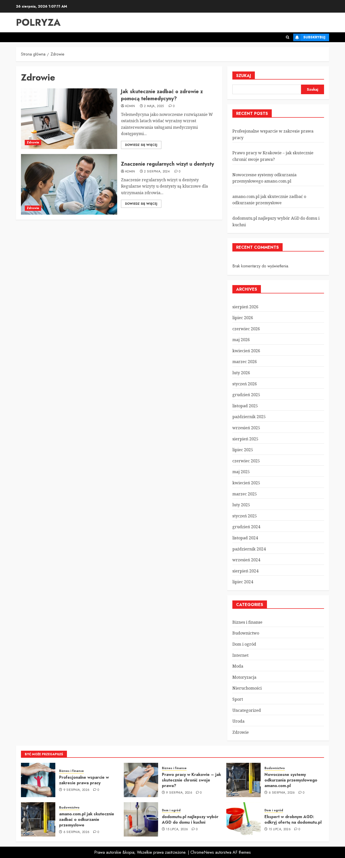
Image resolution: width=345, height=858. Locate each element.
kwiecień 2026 (246, 351)
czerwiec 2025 (246, 461)
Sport (237, 699)
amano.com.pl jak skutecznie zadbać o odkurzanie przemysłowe (269, 200)
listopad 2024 (245, 538)
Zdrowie (33, 142)
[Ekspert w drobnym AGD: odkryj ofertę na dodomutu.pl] (243, 819)
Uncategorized (246, 710)
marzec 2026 (244, 361)
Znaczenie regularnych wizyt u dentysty (167, 164)
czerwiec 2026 (246, 329)
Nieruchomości (247, 688)
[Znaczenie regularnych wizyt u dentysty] (69, 184)
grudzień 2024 (246, 526)
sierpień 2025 (245, 439)
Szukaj (243, 76)
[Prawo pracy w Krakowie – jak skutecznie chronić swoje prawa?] (141, 780)
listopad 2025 (245, 406)
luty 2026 (241, 372)
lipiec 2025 (242, 449)
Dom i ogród (244, 644)
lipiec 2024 (242, 582)
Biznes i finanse (247, 622)
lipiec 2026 (242, 317)
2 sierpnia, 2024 (157, 172)
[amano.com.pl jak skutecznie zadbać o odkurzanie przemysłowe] (38, 819)
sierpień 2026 (245, 307)
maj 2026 (241, 339)
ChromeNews (202, 852)
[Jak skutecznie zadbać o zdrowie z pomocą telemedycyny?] (69, 118)
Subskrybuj (314, 37)
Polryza (38, 22)
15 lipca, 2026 (177, 829)
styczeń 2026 (244, 384)
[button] (287, 37)
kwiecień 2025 (246, 483)
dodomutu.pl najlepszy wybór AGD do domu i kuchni (190, 819)
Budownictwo (245, 633)
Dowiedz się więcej (141, 145)
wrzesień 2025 (246, 428)
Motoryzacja (244, 677)
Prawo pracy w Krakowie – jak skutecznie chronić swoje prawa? (191, 780)
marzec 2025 (244, 494)
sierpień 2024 (245, 571)
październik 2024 (249, 549)
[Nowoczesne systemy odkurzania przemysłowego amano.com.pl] (243, 780)
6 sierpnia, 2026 (282, 793)
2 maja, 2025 (154, 106)
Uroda (238, 721)
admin (130, 106)
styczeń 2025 (244, 516)
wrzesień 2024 (246, 560)
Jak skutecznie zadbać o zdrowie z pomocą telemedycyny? (162, 95)
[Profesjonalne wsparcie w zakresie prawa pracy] (38, 780)
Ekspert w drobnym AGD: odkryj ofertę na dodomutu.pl (293, 819)
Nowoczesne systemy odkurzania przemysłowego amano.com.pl (290, 780)
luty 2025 (241, 505)
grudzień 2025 (246, 394)
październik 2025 (249, 416)
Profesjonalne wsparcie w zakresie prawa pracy (84, 780)
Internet (240, 655)
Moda (237, 666)
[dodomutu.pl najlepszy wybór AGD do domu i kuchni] (141, 819)
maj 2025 (241, 471)
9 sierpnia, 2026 (76, 790)
